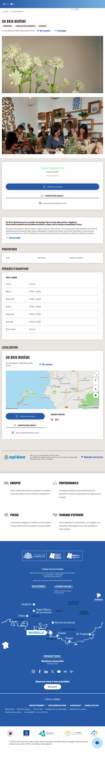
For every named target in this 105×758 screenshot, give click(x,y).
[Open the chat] (97, 742)
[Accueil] (72, 9)
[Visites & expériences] (78, 9)
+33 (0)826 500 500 (62, 586)
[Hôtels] (74, 9)
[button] (88, 9)
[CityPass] (76, 9)
